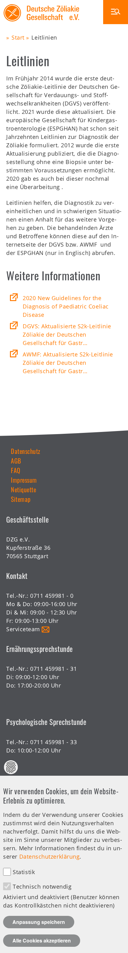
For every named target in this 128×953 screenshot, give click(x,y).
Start (18, 37)
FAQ (16, 470)
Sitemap (21, 499)
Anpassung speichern (38, 921)
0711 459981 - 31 (53, 668)
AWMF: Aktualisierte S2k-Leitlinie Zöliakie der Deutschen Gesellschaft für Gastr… (68, 363)
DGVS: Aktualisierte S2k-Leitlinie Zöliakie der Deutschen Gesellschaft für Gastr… (67, 334)
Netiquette (23, 489)
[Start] (41, 4)
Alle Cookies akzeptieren (41, 940)
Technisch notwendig (42, 886)
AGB (16, 460)
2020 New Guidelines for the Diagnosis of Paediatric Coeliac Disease (66, 306)
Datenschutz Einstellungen (11, 767)
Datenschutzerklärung (49, 856)
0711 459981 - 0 (51, 595)
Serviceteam (23, 629)
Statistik (24, 872)
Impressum (24, 480)
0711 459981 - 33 (53, 742)
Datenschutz (25, 451)
